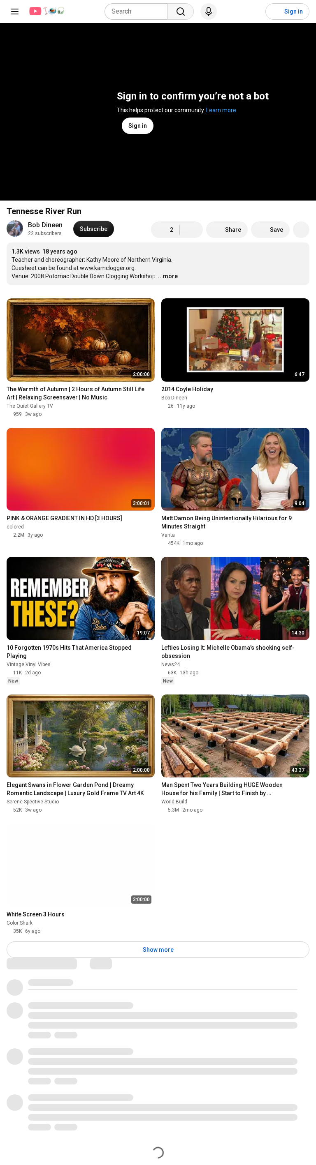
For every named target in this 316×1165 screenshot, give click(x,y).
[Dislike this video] (191, 229)
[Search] (180, 11)
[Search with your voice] (208, 11)
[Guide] (15, 11)
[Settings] (254, 11)
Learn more (221, 110)
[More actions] (301, 229)
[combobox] (139, 11)
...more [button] (168, 276)
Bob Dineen (45, 225)
